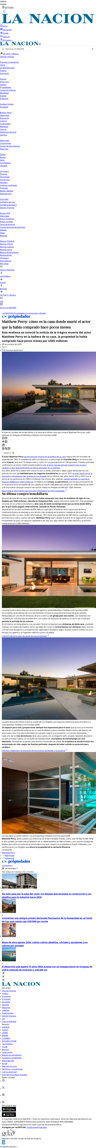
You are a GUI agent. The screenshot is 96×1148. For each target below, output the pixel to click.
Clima (2, 65)
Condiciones (32, 1127)
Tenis (2, 160)
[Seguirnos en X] (3, 1088)
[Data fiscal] (3, 1144)
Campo (3, 84)
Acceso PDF (5, 213)
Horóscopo (5, 179)
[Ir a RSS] (3, 1102)
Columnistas (5, 143)
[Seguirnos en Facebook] (3, 1081)
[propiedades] (16, 317)
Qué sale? (4, 199)
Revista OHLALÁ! (7, 241)
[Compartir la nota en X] (6, 448)
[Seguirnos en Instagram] (3, 1095)
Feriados (4, 182)
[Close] (3, 973)
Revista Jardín (6, 255)
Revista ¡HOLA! (6, 244)
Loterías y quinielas (8, 185)
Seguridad (4, 115)
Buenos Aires (6, 112)
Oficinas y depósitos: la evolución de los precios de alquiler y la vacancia (33, 750)
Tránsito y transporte (9, 62)
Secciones (7, 29)
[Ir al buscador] (4, 11)
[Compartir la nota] (3, 441)
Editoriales (4, 140)
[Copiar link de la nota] (3, 445)
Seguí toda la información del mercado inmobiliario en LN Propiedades (33, 491)
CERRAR (3, 1)
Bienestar (4, 126)
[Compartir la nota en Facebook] (3, 448)
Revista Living (6, 249)
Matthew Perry (8, 852)
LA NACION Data (7, 68)
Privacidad (42, 1127)
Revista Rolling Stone (9, 252)
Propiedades (5, 87)
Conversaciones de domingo (12, 227)
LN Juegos (4, 171)
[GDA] (8, 1135)
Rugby (3, 157)
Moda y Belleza (6, 191)
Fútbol (3, 154)
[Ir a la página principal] (48, 22)
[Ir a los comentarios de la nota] (6, 438)
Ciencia (3, 129)
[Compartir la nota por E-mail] (8, 448)
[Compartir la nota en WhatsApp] (6, 441)
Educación (4, 118)
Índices (3, 96)
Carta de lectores (7, 224)
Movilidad (4, 93)
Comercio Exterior (8, 90)
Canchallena (5, 163)
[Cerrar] (39, 44)
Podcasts (4, 188)
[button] (48, 175)
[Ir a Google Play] (9, 1111)
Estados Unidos (7, 104)
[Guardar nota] (3, 438)
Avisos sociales (6, 221)
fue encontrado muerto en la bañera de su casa (45, 456)
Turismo (3, 174)
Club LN (6, 36)
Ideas (2, 233)
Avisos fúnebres (7, 219)
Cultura (3, 121)
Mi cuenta (7, 40)
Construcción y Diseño (35, 313)
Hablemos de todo (8, 132)
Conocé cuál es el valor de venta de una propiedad (24, 636)
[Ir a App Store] (9, 1116)
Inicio (5, 26)
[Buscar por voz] (92, 49)
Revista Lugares (7, 247)
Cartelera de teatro (8, 205)
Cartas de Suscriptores (10, 146)
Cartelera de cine (7, 202)
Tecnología (5, 177)
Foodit (5, 33)
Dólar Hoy (4, 82)
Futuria (3, 79)
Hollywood (9, 858)
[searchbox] (47, 49)
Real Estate (9, 855)
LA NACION (7, 313)
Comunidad (5, 123)
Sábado (3, 230)
